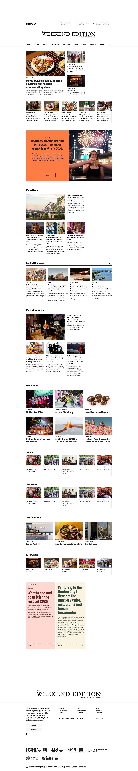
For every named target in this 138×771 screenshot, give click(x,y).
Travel (84, 44)
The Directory (55, 44)
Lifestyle (76, 44)
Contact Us (99, 718)
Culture (37, 44)
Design (45, 44)
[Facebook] (27, 734)
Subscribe (102, 44)
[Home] (34, 24)
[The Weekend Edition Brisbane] (69, 34)
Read (47, 175)
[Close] (135, 764)
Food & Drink (66, 44)
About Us (80, 718)
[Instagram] (29, 734)
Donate (33, 729)
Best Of (29, 44)
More (110, 264)
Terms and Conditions (66, 718)
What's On (93, 44)
